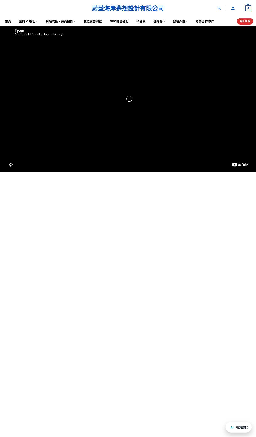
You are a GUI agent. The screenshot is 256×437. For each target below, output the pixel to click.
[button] (219, 8)
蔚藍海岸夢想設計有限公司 (128, 8)
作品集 (141, 21)
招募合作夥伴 (205, 21)
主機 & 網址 (27, 21)
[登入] (233, 8)
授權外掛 (179, 21)
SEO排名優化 (119, 21)
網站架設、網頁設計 (59, 21)
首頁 (8, 21)
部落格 (158, 21)
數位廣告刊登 (93, 21)
